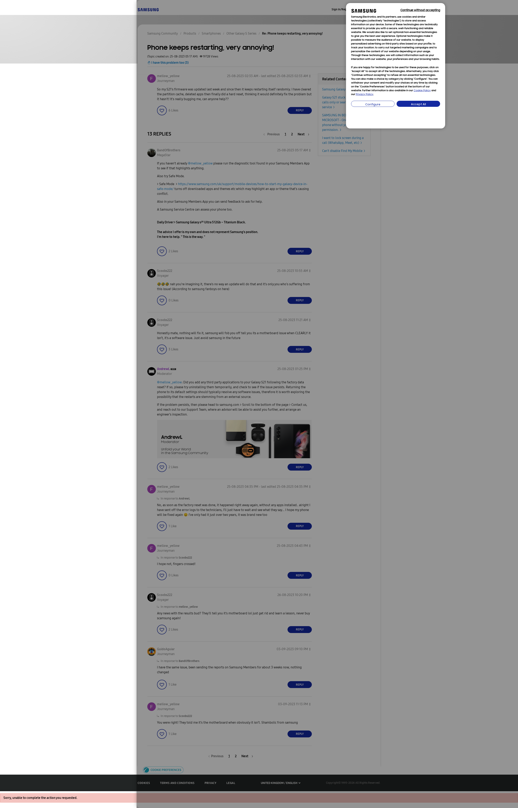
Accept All (418, 104)
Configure (372, 104)
